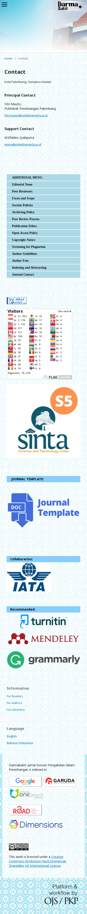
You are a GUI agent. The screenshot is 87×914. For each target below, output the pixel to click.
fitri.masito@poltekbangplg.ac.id (26, 115)
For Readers (15, 696)
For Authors (14, 703)
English (12, 736)
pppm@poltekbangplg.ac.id (22, 144)
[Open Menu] (4, 4)
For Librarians (16, 710)
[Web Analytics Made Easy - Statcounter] (16, 303)
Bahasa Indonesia (20, 743)
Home (8, 58)
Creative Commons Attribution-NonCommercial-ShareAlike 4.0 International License (38, 861)
